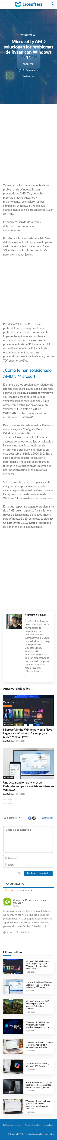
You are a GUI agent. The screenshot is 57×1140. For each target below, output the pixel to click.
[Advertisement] (28, 151)
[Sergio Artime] (14, 646)
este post (8, 453)
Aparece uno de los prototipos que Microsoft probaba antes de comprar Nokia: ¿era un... (38, 1084)
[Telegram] (48, 115)
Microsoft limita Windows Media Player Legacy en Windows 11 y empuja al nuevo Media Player (28, 733)
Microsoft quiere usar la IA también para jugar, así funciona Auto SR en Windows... (37, 1005)
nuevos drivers (42, 514)
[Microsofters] (28, 4)
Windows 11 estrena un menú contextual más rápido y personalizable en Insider (39, 1045)
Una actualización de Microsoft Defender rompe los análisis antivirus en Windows (28, 786)
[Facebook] (19, 115)
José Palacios (8, 741)
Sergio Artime (28, 76)
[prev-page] (5, 801)
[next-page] (10, 801)
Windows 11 (28, 35)
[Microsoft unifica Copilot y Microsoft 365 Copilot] (13, 1066)
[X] (26, 115)
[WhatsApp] (33, 115)
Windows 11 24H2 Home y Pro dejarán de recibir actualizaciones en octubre (38, 1025)
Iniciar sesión (46, 818)
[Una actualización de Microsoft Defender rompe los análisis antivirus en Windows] (28, 763)
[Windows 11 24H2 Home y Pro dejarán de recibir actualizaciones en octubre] (13, 1026)
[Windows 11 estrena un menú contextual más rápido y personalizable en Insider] (13, 1046)
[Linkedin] (41, 115)
